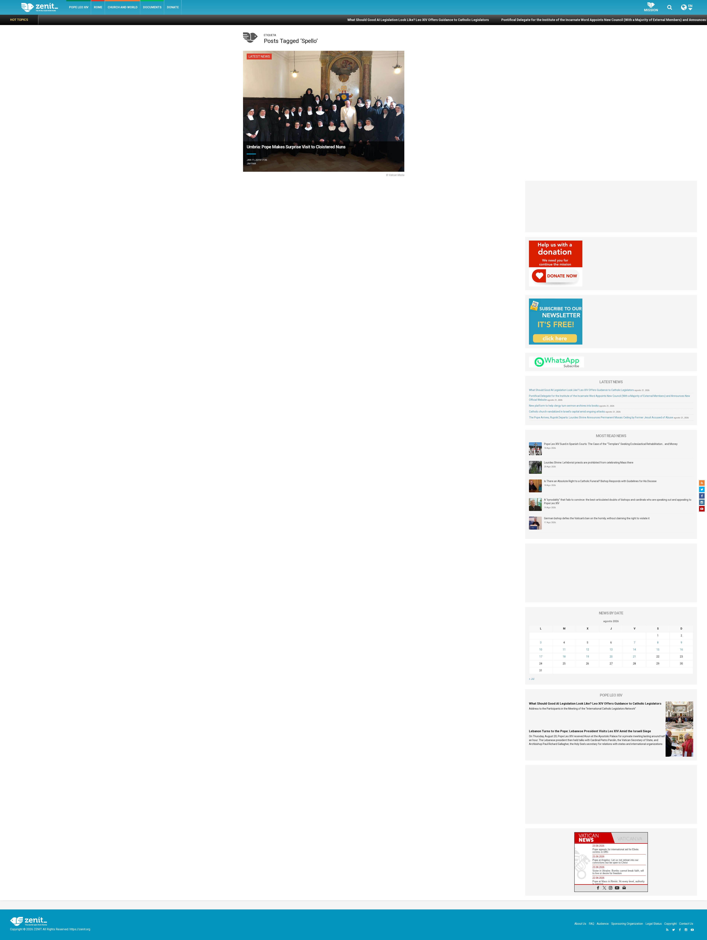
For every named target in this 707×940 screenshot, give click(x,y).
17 (540, 656)
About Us (580, 923)
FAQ (591, 923)
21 (634, 656)
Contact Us (686, 923)
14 (634, 649)
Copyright (670, 923)
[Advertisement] (611, 206)
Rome (98, 7)
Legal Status (654, 923)
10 (540, 649)
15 (657, 649)
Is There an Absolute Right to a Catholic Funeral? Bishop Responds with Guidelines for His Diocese (600, 481)
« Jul (531, 678)
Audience (603, 923)
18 (564, 656)
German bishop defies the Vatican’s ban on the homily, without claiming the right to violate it (597, 518)
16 (681, 649)
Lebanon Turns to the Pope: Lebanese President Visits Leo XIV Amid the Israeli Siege (590, 731)
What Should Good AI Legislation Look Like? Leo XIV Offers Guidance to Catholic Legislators (273, 20)
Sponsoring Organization (627, 923)
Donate (173, 7)
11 (564, 649)
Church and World (123, 7)
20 (611, 656)
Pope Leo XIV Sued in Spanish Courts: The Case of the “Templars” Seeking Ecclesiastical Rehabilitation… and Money (611, 443)
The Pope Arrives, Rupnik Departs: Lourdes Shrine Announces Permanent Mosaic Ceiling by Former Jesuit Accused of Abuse (601, 417)
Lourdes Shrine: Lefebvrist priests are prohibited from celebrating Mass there (588, 462)
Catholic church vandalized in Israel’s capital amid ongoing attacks (567, 411)
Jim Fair (251, 163)
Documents (152, 7)
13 (611, 649)
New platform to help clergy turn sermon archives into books (652, 20)
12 (587, 649)
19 (587, 656)
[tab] (593, 838)
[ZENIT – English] (43, 7)
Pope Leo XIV (78, 7)
